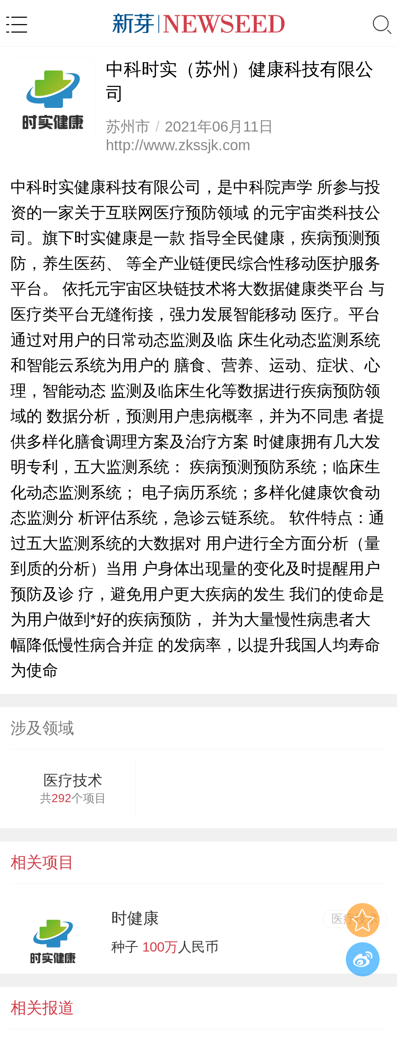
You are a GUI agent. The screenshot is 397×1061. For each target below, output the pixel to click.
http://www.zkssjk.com (178, 145)
